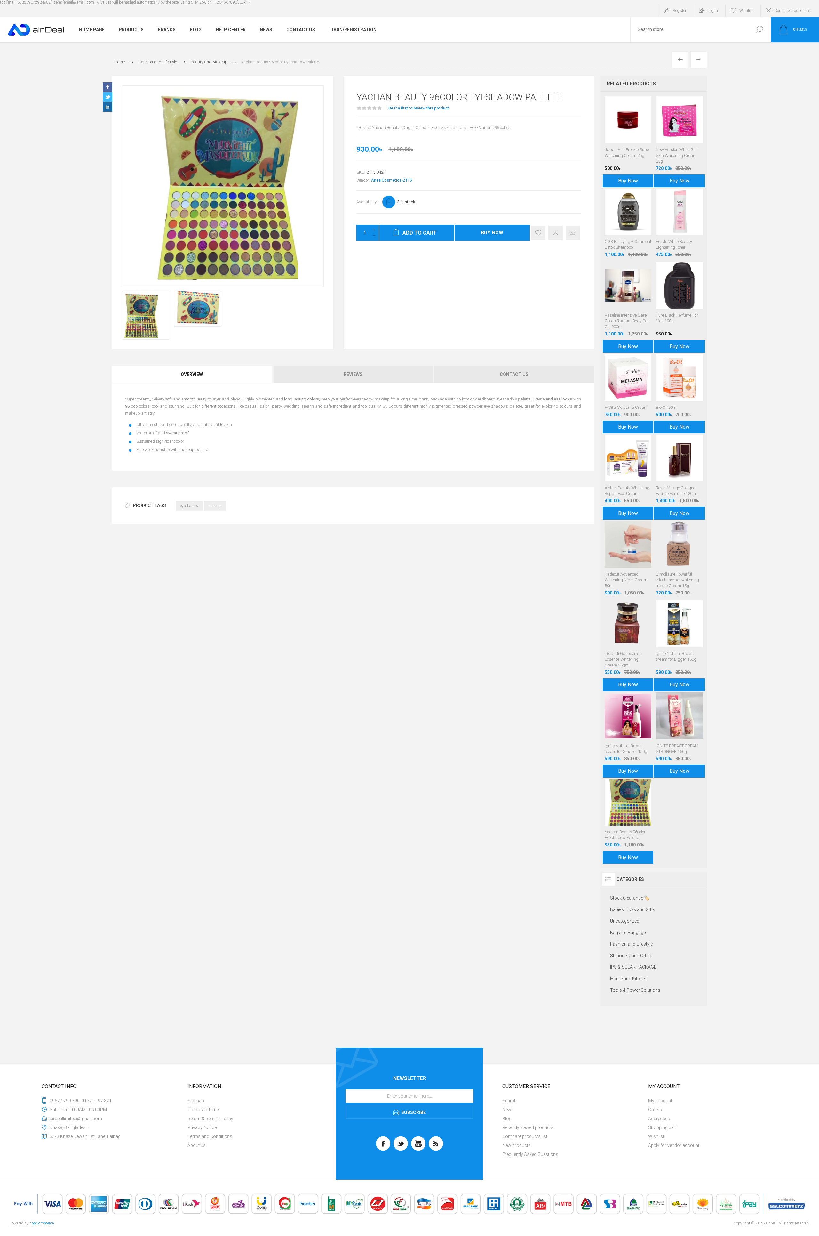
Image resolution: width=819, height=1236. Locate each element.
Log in (713, 10)
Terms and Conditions (209, 1136)
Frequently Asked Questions (530, 1154)
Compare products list (793, 10)
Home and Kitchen (628, 978)
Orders (655, 1109)
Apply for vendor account (673, 1145)
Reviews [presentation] (353, 374)
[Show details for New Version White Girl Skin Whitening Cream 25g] (679, 140)
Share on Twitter (107, 97)
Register (679, 10)
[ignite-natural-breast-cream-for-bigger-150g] (679, 644)
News (508, 1109)
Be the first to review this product (418, 108)
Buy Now (492, 233)
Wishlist (656, 1136)
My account (660, 1100)
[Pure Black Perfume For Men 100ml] (679, 306)
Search (759, 29)
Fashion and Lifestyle (631, 944)
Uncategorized (624, 921)
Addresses (659, 1118)
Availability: (367, 201)
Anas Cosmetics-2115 (391, 180)
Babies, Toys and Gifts (632, 909)
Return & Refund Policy (210, 1118)
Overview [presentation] (192, 374)
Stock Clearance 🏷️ (629, 898)
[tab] (192, 374)
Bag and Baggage (628, 932)
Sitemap (195, 1100)
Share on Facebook (107, 87)
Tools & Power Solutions (635, 990)
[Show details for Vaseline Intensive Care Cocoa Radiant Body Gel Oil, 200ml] (628, 306)
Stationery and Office (631, 955)
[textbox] (689, 29)
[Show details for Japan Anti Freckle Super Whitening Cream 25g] (628, 140)
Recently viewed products (527, 1127)
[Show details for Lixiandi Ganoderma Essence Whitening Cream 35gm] (628, 644)
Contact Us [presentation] (514, 374)
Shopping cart (662, 1127)
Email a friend (573, 233)
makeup (215, 506)
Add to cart (628, 809)
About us (196, 1145)
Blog (507, 1118)
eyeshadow (189, 506)
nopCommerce (41, 1223)
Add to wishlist (538, 233)
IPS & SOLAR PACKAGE (633, 967)
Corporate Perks (203, 1109)
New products (516, 1145)
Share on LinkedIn (107, 107)
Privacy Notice (202, 1127)
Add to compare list (555, 233)
